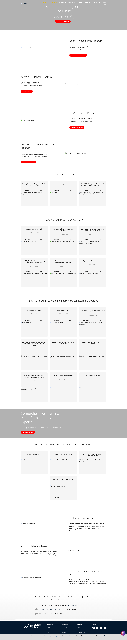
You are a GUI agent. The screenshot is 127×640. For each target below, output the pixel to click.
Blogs (104, 2)
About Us (48, 627)
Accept (53, 635)
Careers (48, 632)
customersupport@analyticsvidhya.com (52, 609)
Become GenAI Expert (63, 21)
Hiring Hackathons (81, 632)
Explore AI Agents (26, 91)
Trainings (79, 629)
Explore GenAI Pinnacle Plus (78, 55)
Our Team (48, 629)
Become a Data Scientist (28, 162)
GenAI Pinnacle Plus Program (48, 2)
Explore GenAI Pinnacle (77, 127)
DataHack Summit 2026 (84, 2)
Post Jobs (79, 627)
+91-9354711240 (72, 605)
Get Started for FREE (27, 432)
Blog (63, 629)
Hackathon (64, 632)
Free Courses (96, 2)
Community (64, 627)
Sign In (104, 4)
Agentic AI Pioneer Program (67, 2)
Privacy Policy (104, 635)
